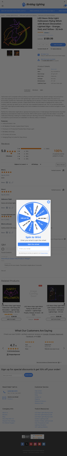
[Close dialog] (48, 202)
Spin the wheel (33, 244)
